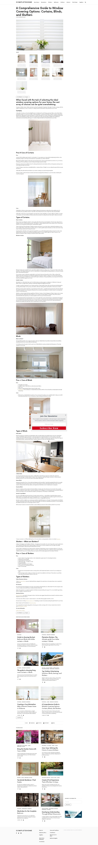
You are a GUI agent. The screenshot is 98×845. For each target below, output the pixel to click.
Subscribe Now (49, 428)
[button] (49, 416)
